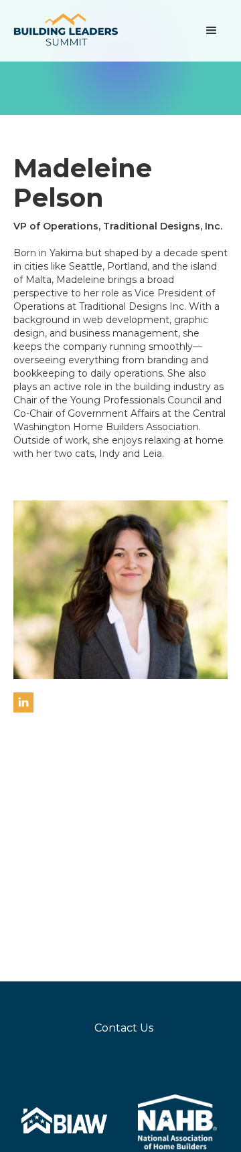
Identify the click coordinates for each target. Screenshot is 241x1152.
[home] (66, 30)
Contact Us (123, 1028)
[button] (211, 31)
